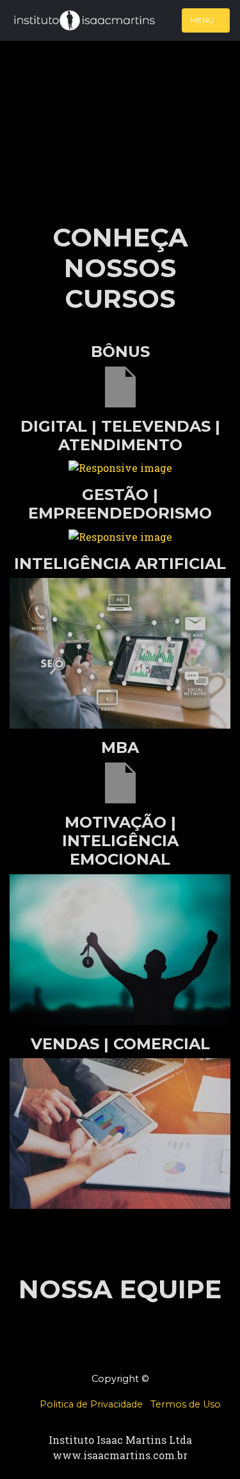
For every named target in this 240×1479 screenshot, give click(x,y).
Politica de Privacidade (91, 1404)
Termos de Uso (185, 1404)
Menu (203, 20)
